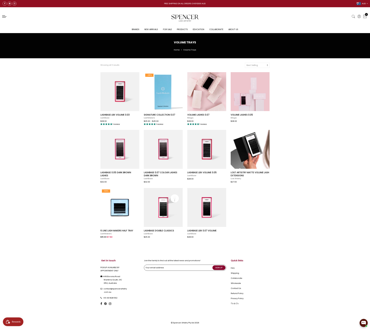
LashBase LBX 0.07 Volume (202, 230)
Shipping (235, 273)
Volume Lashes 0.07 (198, 114)
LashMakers (149, 117)
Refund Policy (237, 293)
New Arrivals (151, 29)
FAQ (233, 268)
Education (198, 29)
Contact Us (236, 288)
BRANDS (135, 29)
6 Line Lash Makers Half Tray (116, 230)
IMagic (190, 117)
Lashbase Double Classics (159, 230)
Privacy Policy (237, 298)
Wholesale (236, 283)
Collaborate (216, 29)
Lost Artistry (236, 178)
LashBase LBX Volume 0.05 (202, 172)
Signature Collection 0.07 (159, 114)
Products (182, 29)
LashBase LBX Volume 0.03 (115, 114)
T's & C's (234, 303)
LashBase (104, 117)
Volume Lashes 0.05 (242, 114)
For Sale (167, 29)
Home (177, 49)
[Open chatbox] (364, 323)
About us (233, 29)
